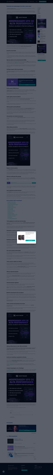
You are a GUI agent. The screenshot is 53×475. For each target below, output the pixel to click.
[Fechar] (35, 232)
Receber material (30, 240)
